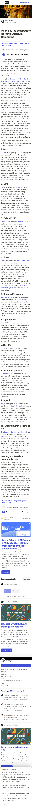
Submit (7, 591)
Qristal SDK (5, 222)
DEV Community (16, 691)
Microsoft (4, 436)
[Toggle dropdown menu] (29, 518)
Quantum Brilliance (23, 222)
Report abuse (22, 596)
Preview (15, 591)
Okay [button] (4, 805)
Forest (3, 261)
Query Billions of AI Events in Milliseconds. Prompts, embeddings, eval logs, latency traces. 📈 (15, 544)
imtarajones (9, 20)
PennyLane (5, 297)
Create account (25, 2)
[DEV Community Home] (7, 2)
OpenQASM (5, 323)
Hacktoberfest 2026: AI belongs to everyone (14, 625)
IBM (18, 153)
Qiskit (3, 153)
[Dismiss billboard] (29, 769)
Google (18, 187)
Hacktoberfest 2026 (13, 637)
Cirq (2, 187)
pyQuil (3, 404)
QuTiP (3, 348)
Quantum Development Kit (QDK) (15, 432)
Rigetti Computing (22, 261)
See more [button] (6, 572)
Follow (16, 665)
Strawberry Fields (7, 374)
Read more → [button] (7, 650)
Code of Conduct (11, 596)
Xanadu (21, 300)
